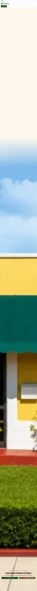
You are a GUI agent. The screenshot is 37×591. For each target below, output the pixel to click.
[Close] (36, 1)
